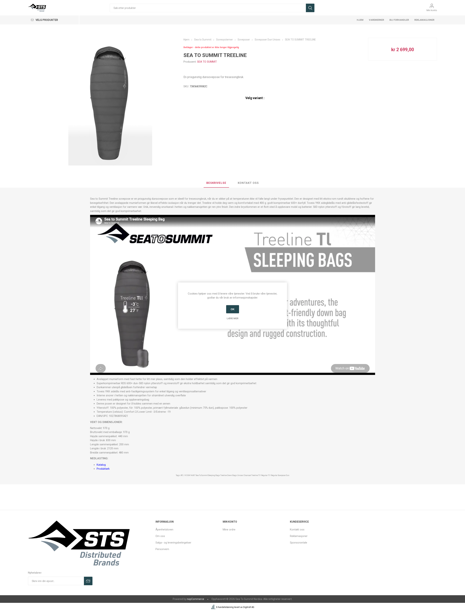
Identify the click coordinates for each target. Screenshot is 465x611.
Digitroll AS (248, 607)
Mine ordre (229, 529)
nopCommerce (195, 599)
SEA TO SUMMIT (207, 61)
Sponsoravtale (298, 542)
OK (232, 309)
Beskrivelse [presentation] (216, 183)
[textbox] (208, 8)
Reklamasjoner (299, 536)
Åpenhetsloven (164, 529)
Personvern (162, 549)
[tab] (216, 183)
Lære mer (232, 318)
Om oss (160, 536)
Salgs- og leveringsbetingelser (173, 542)
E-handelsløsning (225, 607)
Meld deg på (88, 581)
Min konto (431, 10)
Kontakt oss (297, 529)
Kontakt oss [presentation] (248, 183)
